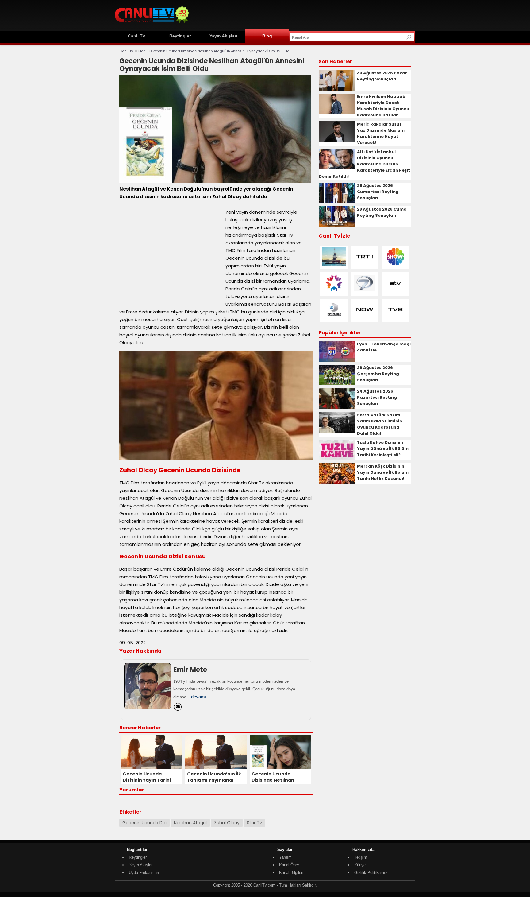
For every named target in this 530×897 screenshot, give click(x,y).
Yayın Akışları (223, 35)
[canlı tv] (152, 24)
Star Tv (254, 823)
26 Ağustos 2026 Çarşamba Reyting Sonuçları (378, 374)
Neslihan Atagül (190, 823)
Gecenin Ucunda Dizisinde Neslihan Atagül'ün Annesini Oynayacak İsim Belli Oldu (221, 51)
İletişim (360, 857)
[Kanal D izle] (334, 317)
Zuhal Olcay (227, 823)
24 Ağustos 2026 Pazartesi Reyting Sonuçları (377, 397)
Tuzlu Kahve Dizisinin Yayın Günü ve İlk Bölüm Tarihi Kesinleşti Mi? (383, 449)
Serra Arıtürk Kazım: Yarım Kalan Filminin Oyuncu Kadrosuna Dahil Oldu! (379, 424)
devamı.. (200, 696)
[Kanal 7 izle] (364, 291)
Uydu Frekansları (144, 872)
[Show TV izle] (395, 264)
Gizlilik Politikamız (370, 872)
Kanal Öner (289, 865)
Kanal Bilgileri (291, 872)
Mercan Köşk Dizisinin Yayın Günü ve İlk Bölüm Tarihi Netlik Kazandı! (383, 472)
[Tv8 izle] (395, 317)
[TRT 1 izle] (364, 264)
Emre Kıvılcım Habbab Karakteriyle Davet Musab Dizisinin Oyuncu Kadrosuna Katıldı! (383, 106)
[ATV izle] (395, 291)
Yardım (285, 857)
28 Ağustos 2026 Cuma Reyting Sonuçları (382, 212)
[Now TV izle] (364, 317)
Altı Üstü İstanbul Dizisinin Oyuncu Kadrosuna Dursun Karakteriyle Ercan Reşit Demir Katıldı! (364, 164)
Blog (267, 35)
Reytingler (180, 35)
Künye (360, 865)
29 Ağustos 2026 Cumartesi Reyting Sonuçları (378, 192)
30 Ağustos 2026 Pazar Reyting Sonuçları (382, 76)
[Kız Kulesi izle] (334, 264)
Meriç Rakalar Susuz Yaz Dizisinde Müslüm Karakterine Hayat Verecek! (381, 133)
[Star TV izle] (334, 291)
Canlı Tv (136, 35)
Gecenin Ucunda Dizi (144, 823)
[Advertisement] (303, 14)
